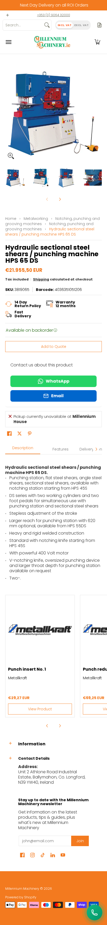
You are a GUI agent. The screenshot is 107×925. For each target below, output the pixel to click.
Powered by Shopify (20, 897)
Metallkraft (17, 678)
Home (10, 218)
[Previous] (9, 113)
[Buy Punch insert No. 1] (40, 630)
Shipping (41, 279)
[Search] (47, 25)
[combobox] (23, 25)
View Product (40, 709)
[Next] (98, 113)
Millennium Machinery (22, 888)
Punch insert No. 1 (27, 669)
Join (80, 841)
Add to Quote (53, 346)
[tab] (22, 449)
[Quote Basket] (99, 25)
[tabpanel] (53, 520)
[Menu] (8, 42)
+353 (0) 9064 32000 (53, 15)
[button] (97, 42)
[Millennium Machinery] (52, 42)
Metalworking (36, 218)
